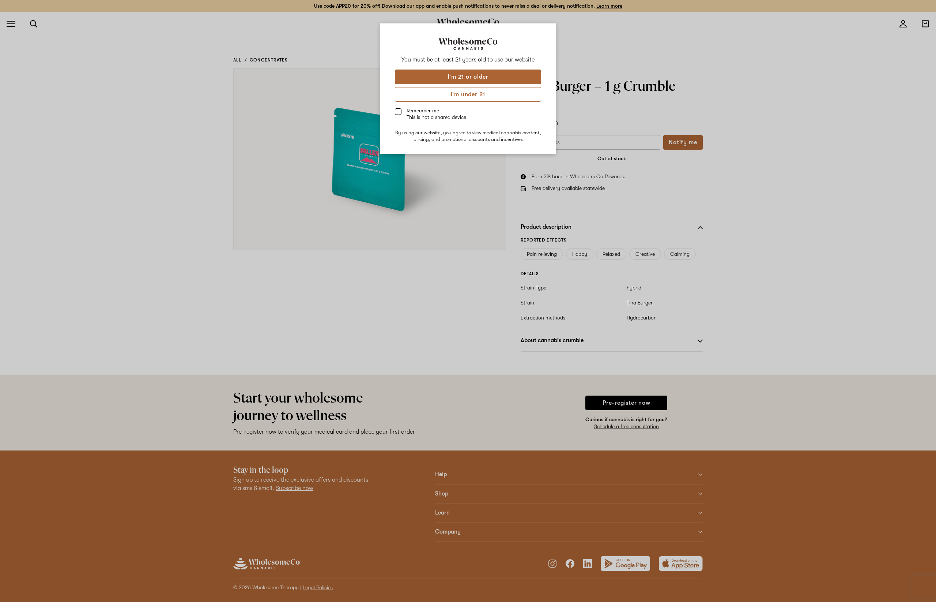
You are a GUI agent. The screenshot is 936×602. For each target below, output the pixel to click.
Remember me (436, 114)
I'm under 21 (468, 94)
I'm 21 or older (468, 77)
